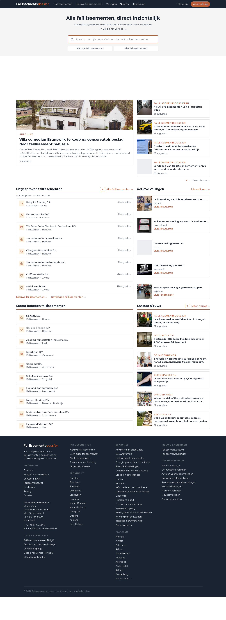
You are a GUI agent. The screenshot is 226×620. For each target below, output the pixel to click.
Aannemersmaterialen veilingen (179, 482)
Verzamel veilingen (172, 486)
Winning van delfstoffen (129, 516)
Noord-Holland (77, 507)
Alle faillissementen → (119, 189)
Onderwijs (121, 495)
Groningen (75, 494)
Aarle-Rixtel (122, 566)
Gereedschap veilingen (174, 469)
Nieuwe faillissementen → (31, 296)
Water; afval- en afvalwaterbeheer (134, 512)
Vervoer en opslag (125, 508)
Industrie (120, 483)
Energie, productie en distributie (133, 462)
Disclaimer (29, 487)
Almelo (119, 541)
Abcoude (120, 557)
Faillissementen (63, 3)
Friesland (74, 486)
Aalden (119, 570)
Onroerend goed (125, 500)
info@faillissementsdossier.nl (41, 528)
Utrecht (74, 515)
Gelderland (75, 490)
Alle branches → (124, 525)
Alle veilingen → (200, 189)
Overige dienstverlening (129, 504)
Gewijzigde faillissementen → (68, 296)
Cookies (28, 495)
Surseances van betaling (83, 462)
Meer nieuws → (201, 180)
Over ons (28, 470)
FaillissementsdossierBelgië (39, 540)
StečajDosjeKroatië (34, 557)
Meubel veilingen (171, 494)
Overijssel (75, 511)
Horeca (119, 479)
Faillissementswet (33, 483)
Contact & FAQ (32, 478)
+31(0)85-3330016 (35, 525)
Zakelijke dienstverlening (129, 521)
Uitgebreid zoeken (80, 466)
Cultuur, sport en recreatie (130, 458)
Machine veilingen (171, 465)
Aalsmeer (121, 545)
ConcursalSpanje (33, 548)
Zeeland (74, 520)
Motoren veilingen (171, 490)
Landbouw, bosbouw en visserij (132, 491)
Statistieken (138, 3)
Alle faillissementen (135, 48)
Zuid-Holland (76, 524)
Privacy (28, 491)
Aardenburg (122, 574)
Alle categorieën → (172, 499)
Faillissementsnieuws (173, 449)
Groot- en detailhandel (128, 474)
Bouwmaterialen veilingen (176, 478)
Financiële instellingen (127, 466)
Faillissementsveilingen (174, 454)
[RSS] (187, 180)
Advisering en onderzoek (129, 449)
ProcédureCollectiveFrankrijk (39, 544)
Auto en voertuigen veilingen (177, 474)
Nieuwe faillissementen (89, 3)
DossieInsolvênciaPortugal (38, 552)
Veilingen (111, 3)
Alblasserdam (123, 553)
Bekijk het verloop (114, 28)
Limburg (74, 499)
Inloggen (182, 3)
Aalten (119, 549)
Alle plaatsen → (124, 578)
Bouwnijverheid (124, 454)
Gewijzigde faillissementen (84, 454)
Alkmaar (120, 536)
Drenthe (74, 478)
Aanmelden (200, 3)
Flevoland (75, 482)
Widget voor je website (36, 474)
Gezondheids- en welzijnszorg (132, 470)
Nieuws (124, 3)
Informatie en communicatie (131, 487)
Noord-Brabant (78, 503)
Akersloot (121, 561)
